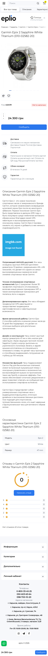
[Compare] (3, 96)
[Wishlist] (9, 96)
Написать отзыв (24, 493)
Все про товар (10, 9)
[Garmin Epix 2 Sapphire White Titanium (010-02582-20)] (24, 65)
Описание (27, 9)
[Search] (38, 3)
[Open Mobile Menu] (4, 3)
